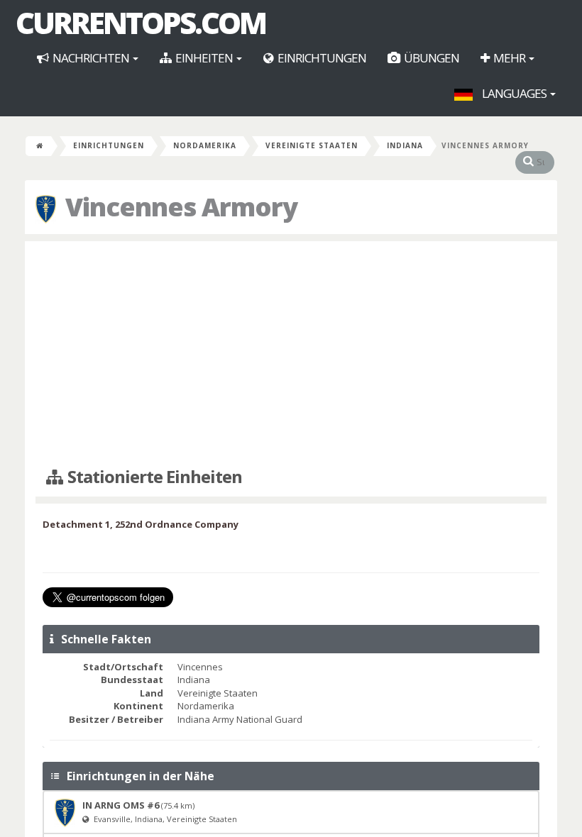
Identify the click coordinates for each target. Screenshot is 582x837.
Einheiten (204, 58)
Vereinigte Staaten (311, 145)
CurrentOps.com (140, 22)
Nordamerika (204, 145)
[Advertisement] (291, 354)
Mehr (509, 58)
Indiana (405, 145)
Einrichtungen (320, 58)
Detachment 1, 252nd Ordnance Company (140, 524)
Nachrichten (90, 58)
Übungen (430, 58)
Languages (514, 93)
